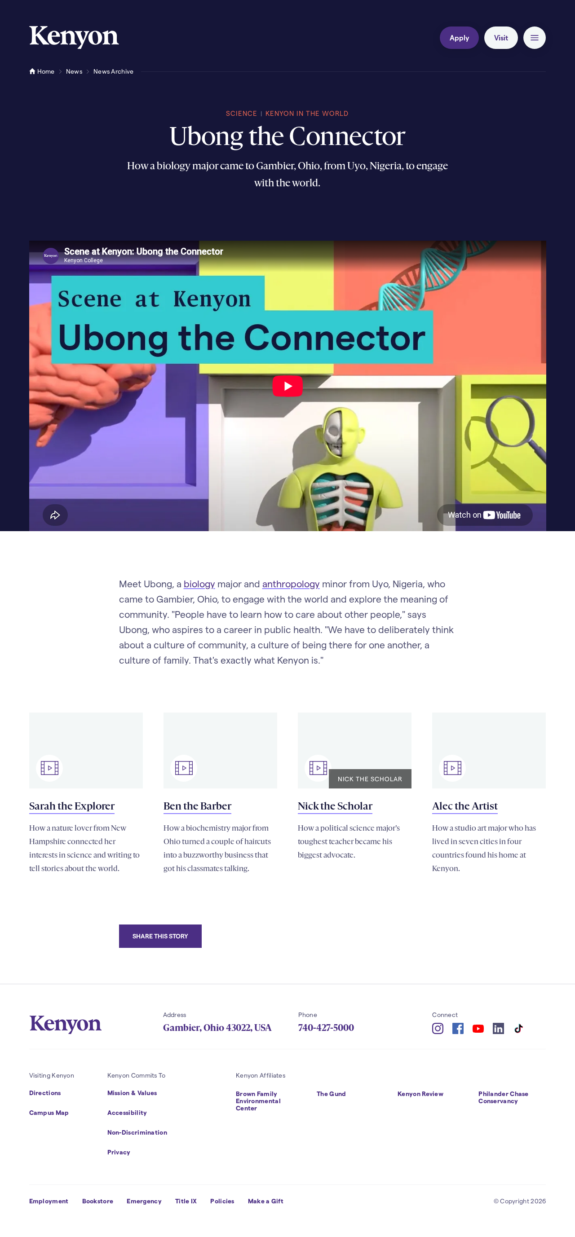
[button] (534, 37)
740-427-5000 (326, 1027)
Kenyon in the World (307, 113)
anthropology (291, 583)
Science (241, 113)
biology (199, 583)
